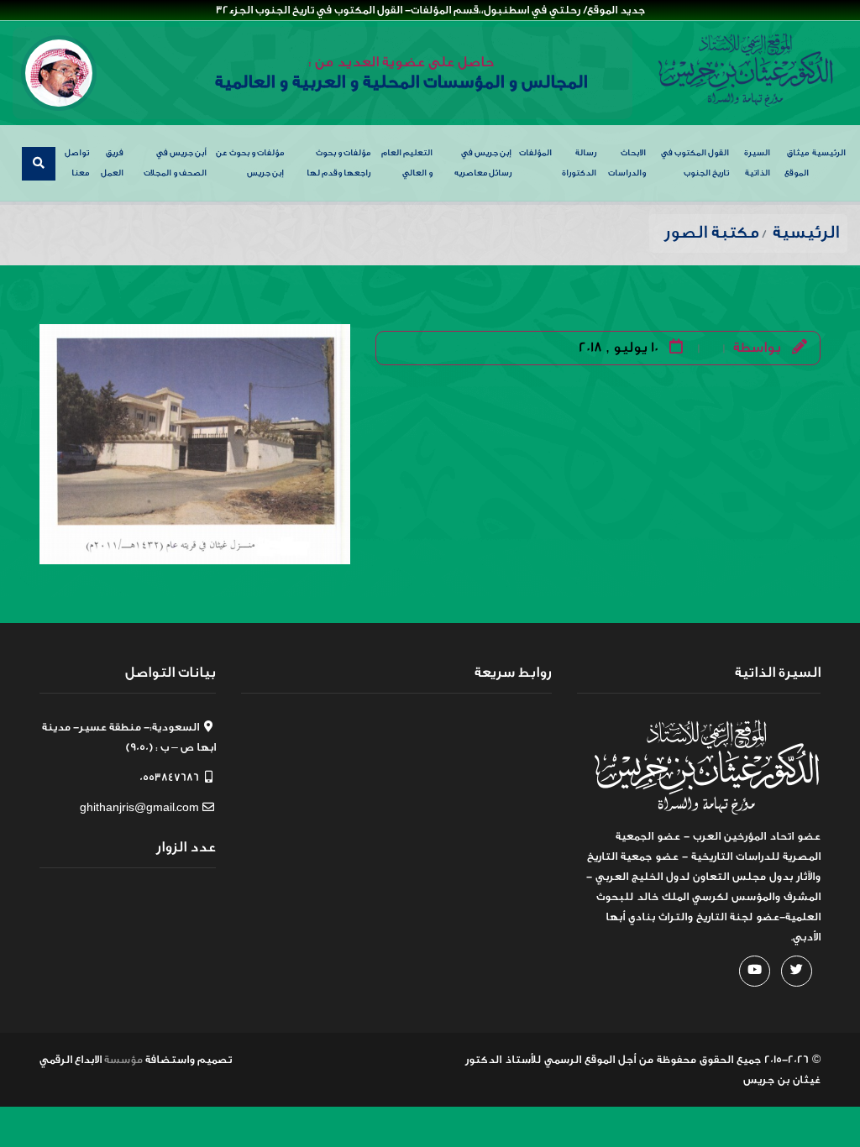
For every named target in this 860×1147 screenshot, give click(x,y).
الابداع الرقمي (70, 1059)
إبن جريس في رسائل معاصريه (482, 163)
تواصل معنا (77, 163)
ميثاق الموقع (796, 163)
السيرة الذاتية (757, 163)
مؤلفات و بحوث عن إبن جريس (250, 163)
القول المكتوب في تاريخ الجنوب (695, 163)
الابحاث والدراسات (627, 163)
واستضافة (170, 1059)
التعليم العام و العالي (407, 163)
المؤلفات (535, 153)
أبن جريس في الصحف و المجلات (175, 163)
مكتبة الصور (711, 232)
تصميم (214, 1059)
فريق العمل (112, 163)
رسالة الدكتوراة (579, 163)
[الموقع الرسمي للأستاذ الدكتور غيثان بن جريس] (746, 70)
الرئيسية (829, 153)
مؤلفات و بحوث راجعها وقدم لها (338, 163)
